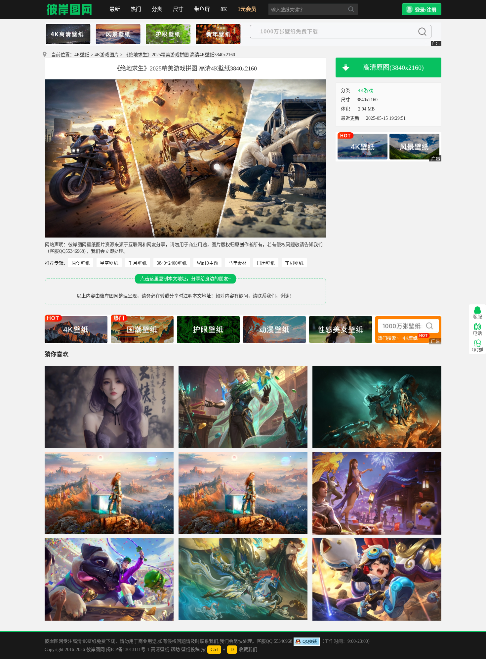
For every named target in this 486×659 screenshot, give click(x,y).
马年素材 (237, 263)
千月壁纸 (137, 263)
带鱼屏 (202, 9)
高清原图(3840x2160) (393, 67)
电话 (477, 333)
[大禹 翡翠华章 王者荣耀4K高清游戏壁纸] (243, 407)
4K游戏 (365, 90)
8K (224, 9)
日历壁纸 (266, 263)
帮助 (175, 649)
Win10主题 (207, 263)
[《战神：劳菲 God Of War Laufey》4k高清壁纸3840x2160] (109, 493)
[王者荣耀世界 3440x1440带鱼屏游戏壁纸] (376, 493)
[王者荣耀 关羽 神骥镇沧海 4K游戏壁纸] (243, 579)
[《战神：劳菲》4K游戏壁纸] (243, 493)
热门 (136, 9)
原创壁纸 (80, 263)
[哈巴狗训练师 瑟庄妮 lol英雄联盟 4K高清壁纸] (109, 579)
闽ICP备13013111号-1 (127, 649)
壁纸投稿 (190, 649)
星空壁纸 (109, 263)
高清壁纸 (160, 649)
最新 (114, 9)
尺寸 (178, 9)
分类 (157, 9)
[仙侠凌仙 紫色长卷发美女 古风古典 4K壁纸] (109, 407)
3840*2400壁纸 (172, 263)
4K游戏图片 (107, 54)
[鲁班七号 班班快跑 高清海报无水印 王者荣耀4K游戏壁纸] (376, 579)
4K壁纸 (81, 54)
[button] (421, 9)
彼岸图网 (69, 9)
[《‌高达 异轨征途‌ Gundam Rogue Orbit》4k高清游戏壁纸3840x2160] (376, 407)
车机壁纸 (294, 263)
